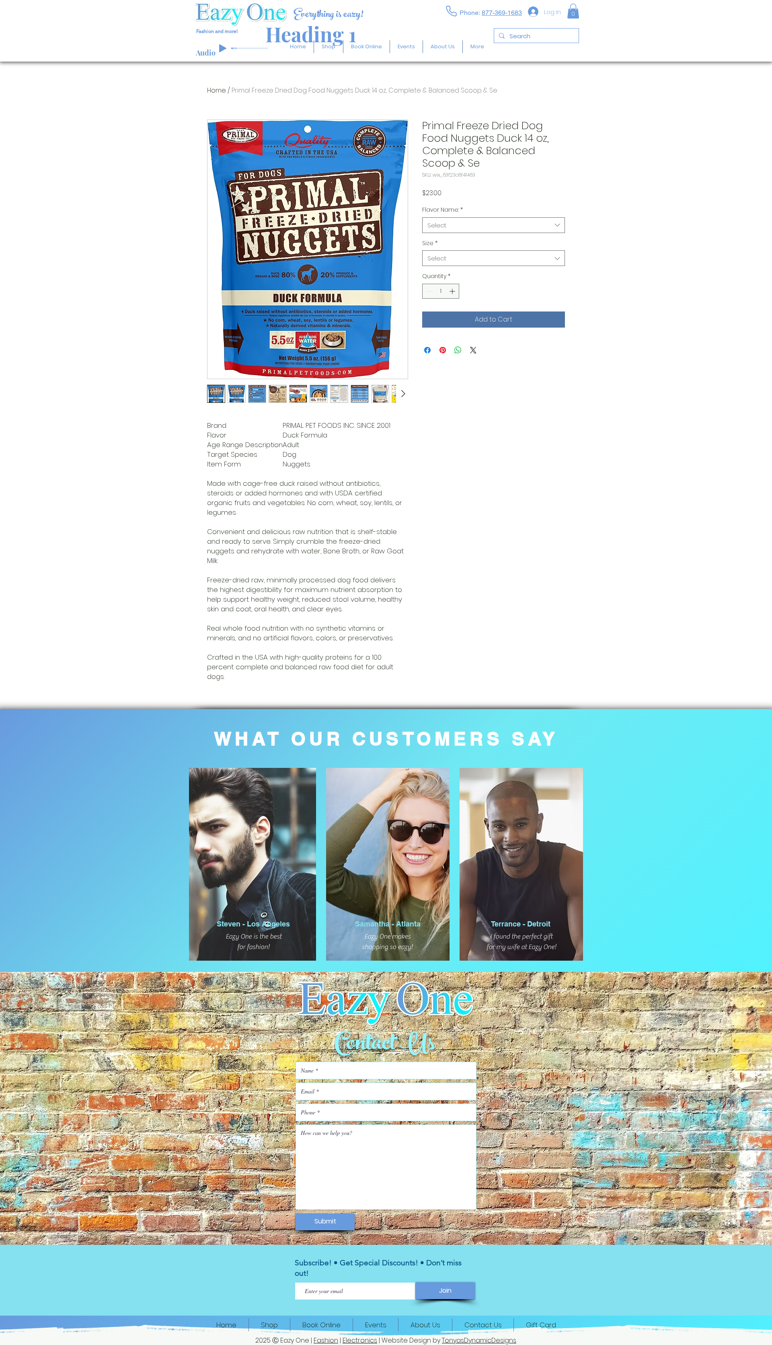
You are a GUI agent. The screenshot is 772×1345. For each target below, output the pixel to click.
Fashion (326, 1340)
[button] (573, 11)
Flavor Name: (442, 210)
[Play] (222, 48)
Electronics (360, 1340)
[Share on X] (473, 350)
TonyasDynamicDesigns (479, 1340)
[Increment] (453, 291)
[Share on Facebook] (427, 350)
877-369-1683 (502, 13)
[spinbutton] (440, 291)
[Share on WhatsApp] (458, 350)
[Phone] (451, 11)
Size (429, 243)
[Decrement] (428, 291)
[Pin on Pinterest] (443, 350)
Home (216, 90)
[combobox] (493, 225)
